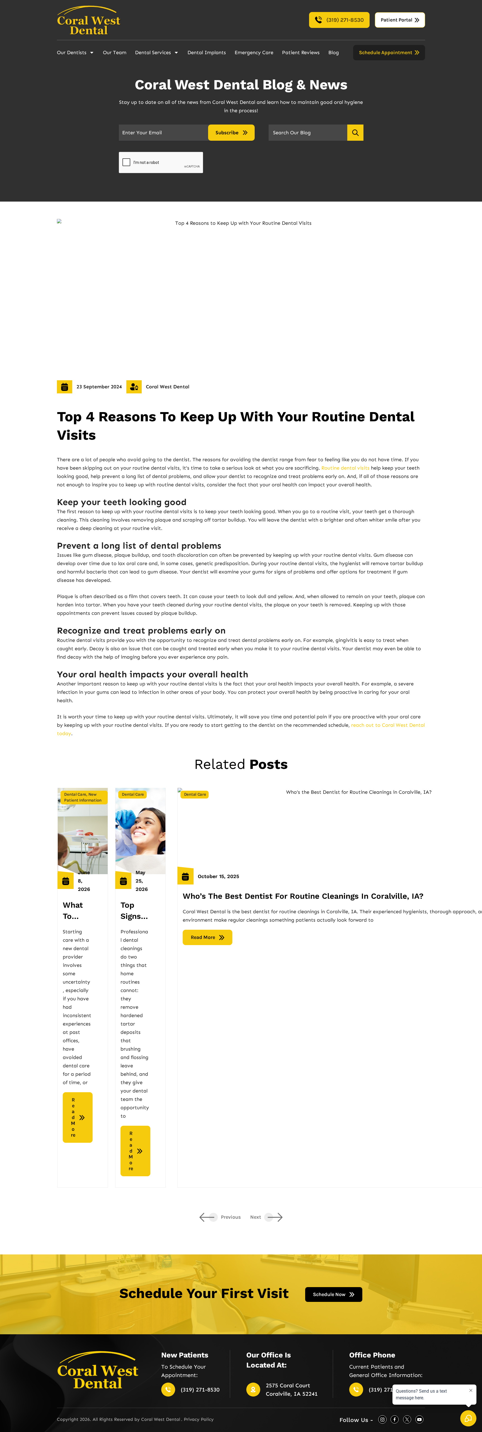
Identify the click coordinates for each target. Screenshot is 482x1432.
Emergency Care (254, 52)
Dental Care (75, 794)
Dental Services (153, 52)
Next (256, 1217)
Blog (333, 52)
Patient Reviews (301, 52)
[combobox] (308, 133)
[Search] (355, 133)
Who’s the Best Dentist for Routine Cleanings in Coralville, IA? (303, 896)
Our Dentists (71, 52)
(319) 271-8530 (200, 1389)
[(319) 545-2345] (168, 1390)
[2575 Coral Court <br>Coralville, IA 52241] (253, 1390)
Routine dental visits (345, 468)
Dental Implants (206, 52)
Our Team (114, 52)
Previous (231, 1217)
